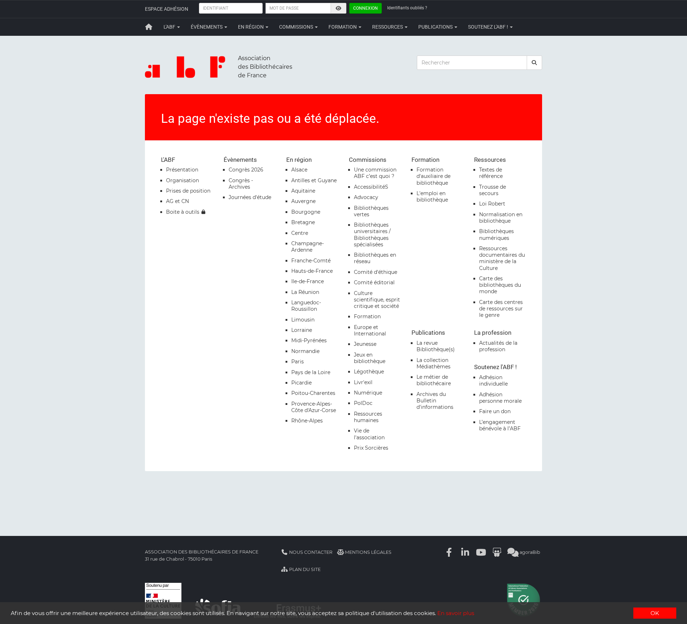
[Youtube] (481, 552)
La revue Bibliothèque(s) (435, 346)
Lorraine (301, 330)
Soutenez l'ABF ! (488, 27)
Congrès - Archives (241, 183)
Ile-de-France (307, 281)
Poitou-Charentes (313, 393)
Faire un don (495, 411)
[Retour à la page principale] (149, 27)
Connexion (365, 8)
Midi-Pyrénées (309, 340)
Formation (343, 27)
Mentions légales (367, 552)
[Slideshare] (497, 552)
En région (251, 27)
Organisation (182, 180)
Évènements (207, 27)
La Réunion (305, 292)
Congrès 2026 (246, 169)
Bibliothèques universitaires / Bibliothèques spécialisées (372, 235)
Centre (299, 233)
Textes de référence (491, 172)
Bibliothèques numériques (496, 234)
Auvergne (303, 201)
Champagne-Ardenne (307, 246)
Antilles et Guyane (314, 180)
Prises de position (188, 191)
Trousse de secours (492, 190)
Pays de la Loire (310, 372)
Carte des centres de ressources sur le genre (501, 308)
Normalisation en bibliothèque (500, 217)
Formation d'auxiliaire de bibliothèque (433, 176)
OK (655, 613)
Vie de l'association (369, 433)
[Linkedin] (465, 552)
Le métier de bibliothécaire (433, 380)
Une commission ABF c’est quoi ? (375, 172)
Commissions (296, 27)
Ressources (388, 27)
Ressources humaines (368, 417)
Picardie (301, 382)
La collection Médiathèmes (433, 363)
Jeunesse (365, 344)
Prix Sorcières (371, 448)
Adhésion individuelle (493, 380)
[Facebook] (449, 552)
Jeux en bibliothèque (369, 358)
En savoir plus (455, 613)
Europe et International (370, 330)
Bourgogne (305, 212)
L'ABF (170, 27)
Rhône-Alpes (307, 420)
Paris (297, 361)
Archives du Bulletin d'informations (434, 400)
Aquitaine (303, 191)
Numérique (368, 393)
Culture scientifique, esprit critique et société (377, 299)
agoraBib (529, 552)
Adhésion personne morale (500, 397)
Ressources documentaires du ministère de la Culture (502, 258)
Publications (436, 27)
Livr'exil (363, 382)
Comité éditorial (374, 282)
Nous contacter (310, 552)
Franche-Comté (311, 260)
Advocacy (366, 197)
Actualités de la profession (498, 346)
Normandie (305, 351)
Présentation (182, 169)
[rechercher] (534, 62)
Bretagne (303, 222)
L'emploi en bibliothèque (432, 196)
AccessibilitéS (371, 187)
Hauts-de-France (312, 271)
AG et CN (177, 201)
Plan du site (304, 569)
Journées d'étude (250, 197)
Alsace (299, 169)
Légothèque (369, 371)
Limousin (303, 319)
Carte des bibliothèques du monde (500, 285)
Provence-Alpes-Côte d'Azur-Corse (313, 407)
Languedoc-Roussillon (306, 305)
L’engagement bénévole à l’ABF (500, 425)
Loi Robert (492, 203)
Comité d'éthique (375, 272)
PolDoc (363, 403)
